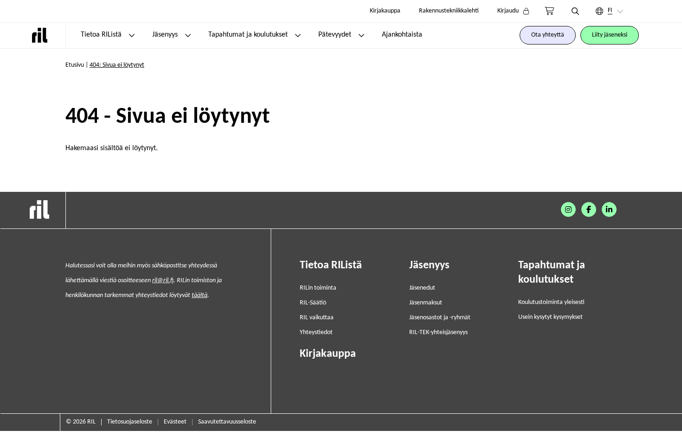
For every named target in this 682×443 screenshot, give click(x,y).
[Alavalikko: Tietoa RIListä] (131, 35)
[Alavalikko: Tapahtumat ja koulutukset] (297, 35)
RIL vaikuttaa (317, 317)
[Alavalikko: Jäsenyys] (187, 35)
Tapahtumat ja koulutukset (248, 34)
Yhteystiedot (316, 332)
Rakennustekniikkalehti (449, 10)
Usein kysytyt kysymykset (550, 317)
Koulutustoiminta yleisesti (551, 302)
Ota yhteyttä (547, 35)
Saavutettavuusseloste (227, 421)
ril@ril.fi (163, 280)
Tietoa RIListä (101, 34)
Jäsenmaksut (425, 302)
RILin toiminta (318, 288)
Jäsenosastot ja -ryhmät (439, 317)
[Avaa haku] (575, 11)
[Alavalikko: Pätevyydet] (361, 35)
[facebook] (588, 209)
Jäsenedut (422, 288)
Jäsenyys (165, 34)
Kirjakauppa (385, 10)
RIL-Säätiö (313, 302)
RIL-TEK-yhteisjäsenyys (438, 332)
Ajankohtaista (402, 34)
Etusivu (74, 65)
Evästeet (175, 421)
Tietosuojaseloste (129, 421)
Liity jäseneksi (609, 35)
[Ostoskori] (549, 11)
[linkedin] (609, 209)
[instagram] (568, 209)
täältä (199, 295)
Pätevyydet (334, 34)
